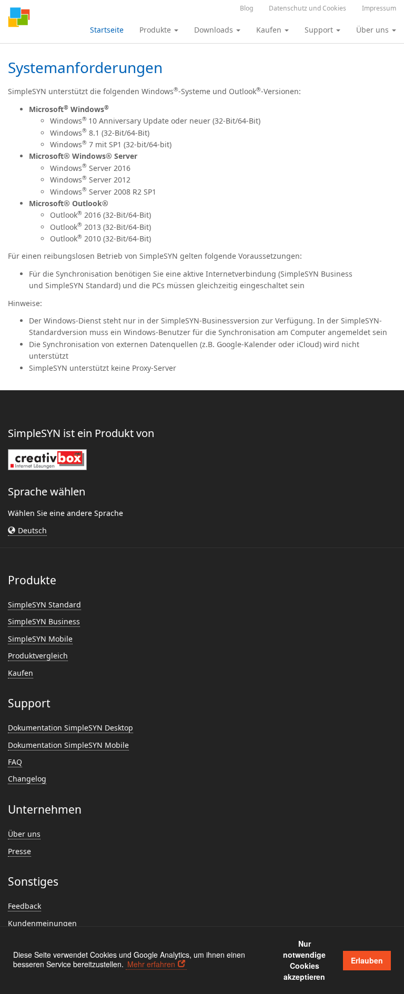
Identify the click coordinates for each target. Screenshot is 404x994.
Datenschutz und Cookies (307, 8)
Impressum (379, 8)
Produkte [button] (156, 30)
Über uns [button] (373, 30)
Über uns (24, 834)
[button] (27, 530)
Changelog (27, 779)
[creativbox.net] (47, 459)
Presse (19, 851)
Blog (246, 8)
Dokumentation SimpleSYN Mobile (68, 745)
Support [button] (320, 30)
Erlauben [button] (367, 960)
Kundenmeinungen (42, 923)
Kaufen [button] (270, 30)
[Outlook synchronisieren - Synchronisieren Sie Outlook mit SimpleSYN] (19, 18)
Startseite (107, 30)
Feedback (24, 906)
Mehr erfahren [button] (151, 964)
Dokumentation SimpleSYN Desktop (70, 728)
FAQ (15, 762)
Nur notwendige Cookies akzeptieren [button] (304, 960)
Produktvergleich (38, 656)
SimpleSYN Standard (44, 605)
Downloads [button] (214, 30)
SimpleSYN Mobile (40, 639)
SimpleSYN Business (44, 621)
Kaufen (20, 673)
